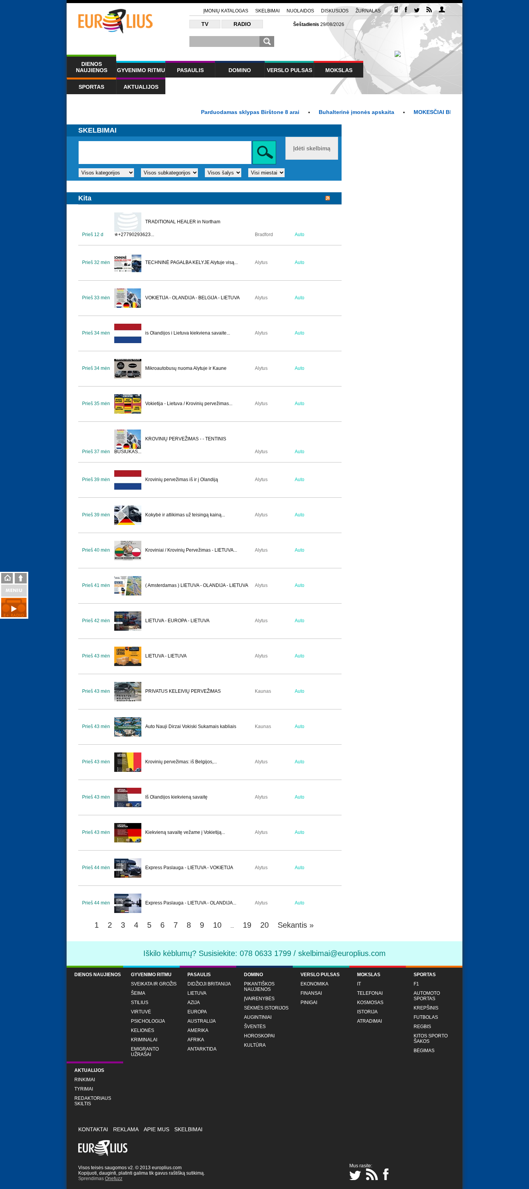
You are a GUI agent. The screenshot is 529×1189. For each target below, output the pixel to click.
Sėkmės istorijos (266, 1008)
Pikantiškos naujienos (259, 986)
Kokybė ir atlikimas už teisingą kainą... (185, 515)
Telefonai (370, 993)
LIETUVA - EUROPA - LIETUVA (177, 620)
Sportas (91, 87)
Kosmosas (370, 1002)
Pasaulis (190, 70)
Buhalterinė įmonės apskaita (338, 112)
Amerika (197, 1030)
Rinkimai (84, 1079)
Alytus (261, 262)
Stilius (139, 1002)
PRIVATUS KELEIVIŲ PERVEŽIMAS (183, 691)
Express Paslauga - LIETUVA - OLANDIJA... (190, 903)
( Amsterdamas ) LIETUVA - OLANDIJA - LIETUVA (196, 585)
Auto (299, 234)
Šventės (255, 1026)
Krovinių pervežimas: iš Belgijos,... (181, 761)
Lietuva (196, 993)
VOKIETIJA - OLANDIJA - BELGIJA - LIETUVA (192, 297)
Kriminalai (144, 1039)
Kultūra (255, 1045)
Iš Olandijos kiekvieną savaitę (176, 797)
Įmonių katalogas (225, 11)
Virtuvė (141, 1012)
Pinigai (309, 1002)
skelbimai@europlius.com (342, 953)
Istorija (367, 1012)
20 (264, 925)
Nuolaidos (300, 11)
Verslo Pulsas (289, 70)
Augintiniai (257, 1017)
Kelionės (142, 1030)
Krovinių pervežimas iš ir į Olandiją (181, 479)
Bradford (264, 234)
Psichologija (148, 1021)
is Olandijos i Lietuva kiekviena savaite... (187, 333)
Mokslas (338, 70)
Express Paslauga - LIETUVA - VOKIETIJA (189, 867)
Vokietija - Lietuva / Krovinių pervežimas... (188, 403)
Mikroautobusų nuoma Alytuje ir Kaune (186, 368)
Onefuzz (113, 1178)
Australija (201, 1021)
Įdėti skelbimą (311, 148)
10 (217, 925)
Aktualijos (141, 87)
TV (204, 24)
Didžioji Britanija (209, 984)
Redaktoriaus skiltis (92, 1101)
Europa (197, 1012)
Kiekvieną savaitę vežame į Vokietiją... (185, 832)
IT (359, 984)
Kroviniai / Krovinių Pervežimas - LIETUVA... (191, 550)
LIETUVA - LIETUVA (166, 656)
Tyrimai (83, 1089)
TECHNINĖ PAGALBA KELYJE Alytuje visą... (191, 262)
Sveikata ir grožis (154, 984)
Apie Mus (156, 1129)
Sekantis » (296, 925)
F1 (416, 984)
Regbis (422, 1026)
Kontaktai (93, 1129)
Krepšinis (426, 1008)
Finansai (311, 993)
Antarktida (201, 1049)
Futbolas (426, 1017)
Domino (239, 70)
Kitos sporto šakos (431, 1038)
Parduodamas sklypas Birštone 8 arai (232, 112)
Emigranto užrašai (145, 1051)
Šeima (138, 993)
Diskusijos (335, 11)
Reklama (126, 1129)
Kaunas (263, 691)
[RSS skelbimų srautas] (327, 198)
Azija (193, 1002)
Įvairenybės (259, 998)
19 (247, 925)
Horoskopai (259, 1036)
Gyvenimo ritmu (141, 70)
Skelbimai (267, 11)
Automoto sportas (427, 996)
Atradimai (369, 1021)
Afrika (195, 1039)
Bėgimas (424, 1050)
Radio (242, 24)
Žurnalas (368, 11)
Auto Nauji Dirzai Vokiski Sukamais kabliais (190, 726)
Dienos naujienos (91, 67)
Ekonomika (314, 984)
